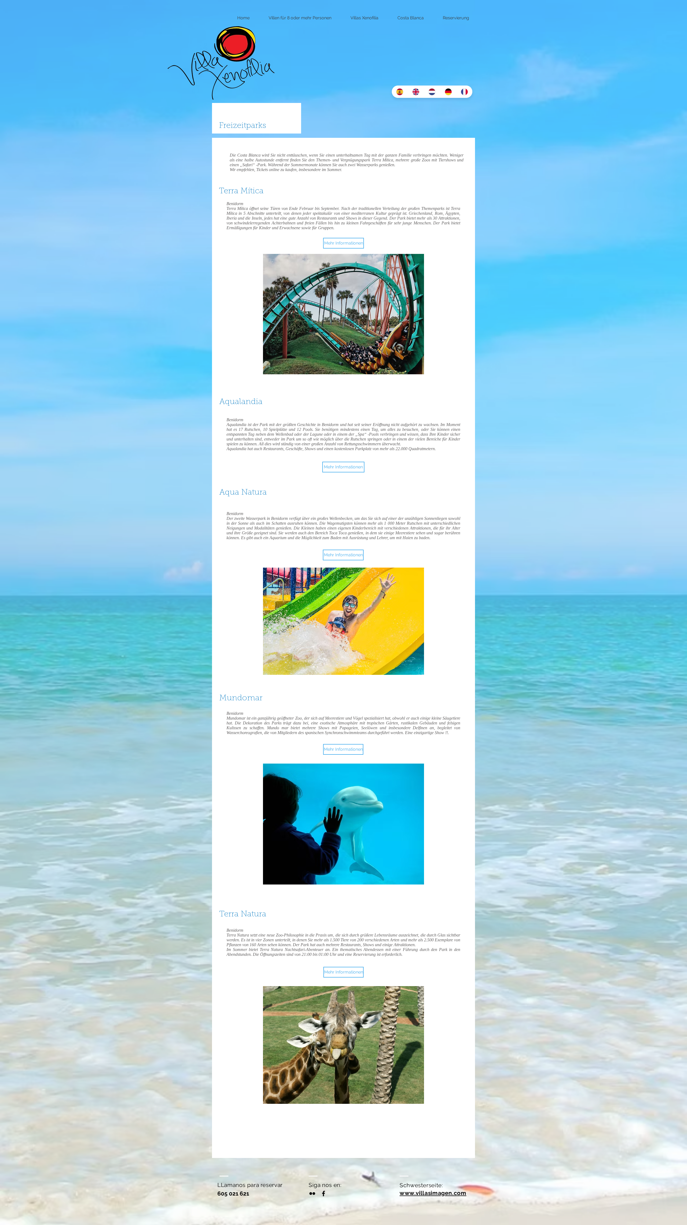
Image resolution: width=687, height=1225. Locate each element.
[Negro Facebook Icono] (323, 1193)
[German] (448, 92)
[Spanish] (400, 92)
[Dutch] (432, 92)
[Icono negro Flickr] (312, 1193)
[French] (464, 92)
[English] (416, 92)
